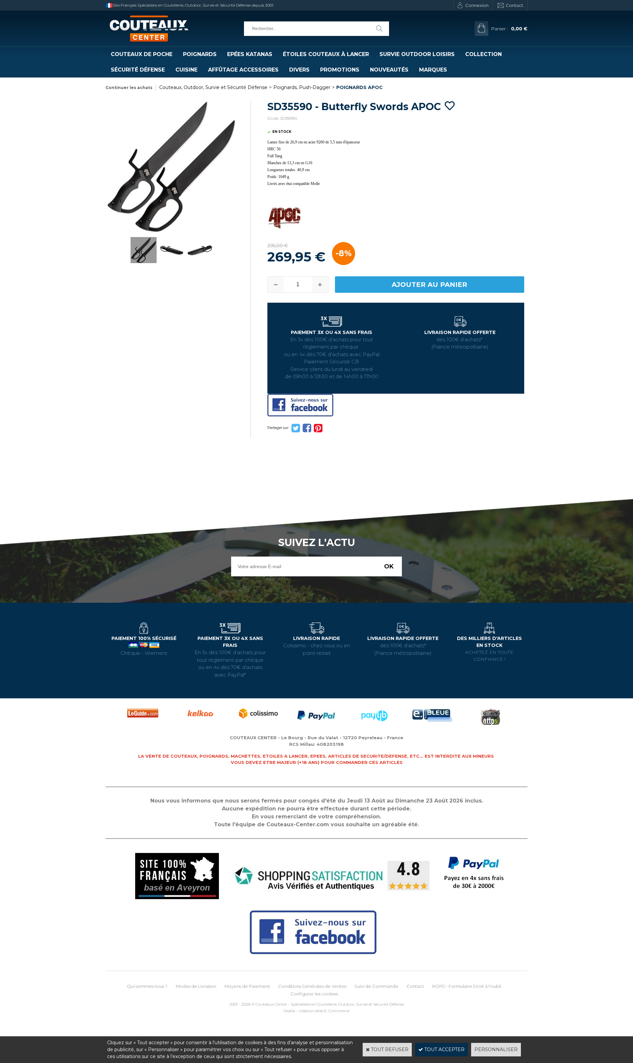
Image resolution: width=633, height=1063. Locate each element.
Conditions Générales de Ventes (312, 986)
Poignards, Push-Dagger (301, 87)
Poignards (200, 54)
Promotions (339, 70)
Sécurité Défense (138, 70)
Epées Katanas (249, 54)
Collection (483, 54)
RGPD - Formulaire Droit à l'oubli (466, 986)
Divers (299, 70)
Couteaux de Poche (141, 54)
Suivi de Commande (376, 986)
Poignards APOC (359, 87)
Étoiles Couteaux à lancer (326, 54)
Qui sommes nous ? (147, 986)
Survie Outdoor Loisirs (417, 54)
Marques (433, 70)
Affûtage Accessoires (243, 70)
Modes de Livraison (196, 986)
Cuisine (186, 70)
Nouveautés (389, 70)
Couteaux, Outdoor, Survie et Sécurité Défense (213, 87)
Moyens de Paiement (247, 986)
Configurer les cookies (314, 993)
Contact (514, 5)
